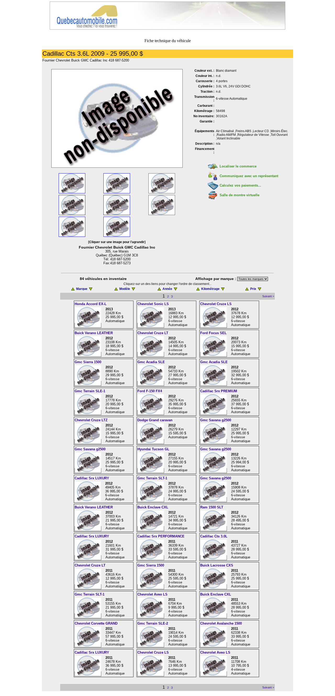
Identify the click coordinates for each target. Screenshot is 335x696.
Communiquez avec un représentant (249, 176)
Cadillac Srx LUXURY (92, 478)
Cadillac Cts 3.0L (213, 536)
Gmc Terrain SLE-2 (152, 623)
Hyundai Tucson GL (153, 449)
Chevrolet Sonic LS (153, 304)
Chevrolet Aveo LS (152, 594)
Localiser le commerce (238, 166)
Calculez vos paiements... (240, 185)
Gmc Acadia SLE (151, 362)
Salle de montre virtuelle (239, 195)
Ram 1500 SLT (211, 507)
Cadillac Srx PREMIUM (218, 391)
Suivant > (268, 296)
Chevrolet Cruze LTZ (91, 420)
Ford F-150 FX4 (149, 391)
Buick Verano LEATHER (94, 333)
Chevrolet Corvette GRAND (96, 623)
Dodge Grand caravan (154, 420)
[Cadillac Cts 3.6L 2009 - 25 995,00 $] (117, 166)
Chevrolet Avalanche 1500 (221, 623)
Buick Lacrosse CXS (216, 565)
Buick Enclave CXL (152, 507)
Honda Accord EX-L (91, 304)
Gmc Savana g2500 (215, 420)
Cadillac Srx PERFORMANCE (161, 536)
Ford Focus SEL (213, 333)
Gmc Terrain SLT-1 (152, 478)
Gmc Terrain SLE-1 (90, 391)
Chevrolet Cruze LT (152, 333)
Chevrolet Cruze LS (216, 304)
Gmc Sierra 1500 (88, 362)
